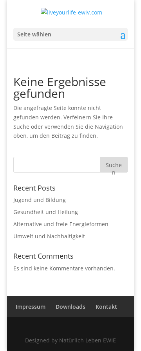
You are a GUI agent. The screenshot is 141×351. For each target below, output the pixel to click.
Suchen (114, 167)
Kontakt (106, 306)
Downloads (70, 306)
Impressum (30, 306)
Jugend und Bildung (39, 199)
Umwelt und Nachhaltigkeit (49, 236)
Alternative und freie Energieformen (60, 224)
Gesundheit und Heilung (45, 212)
